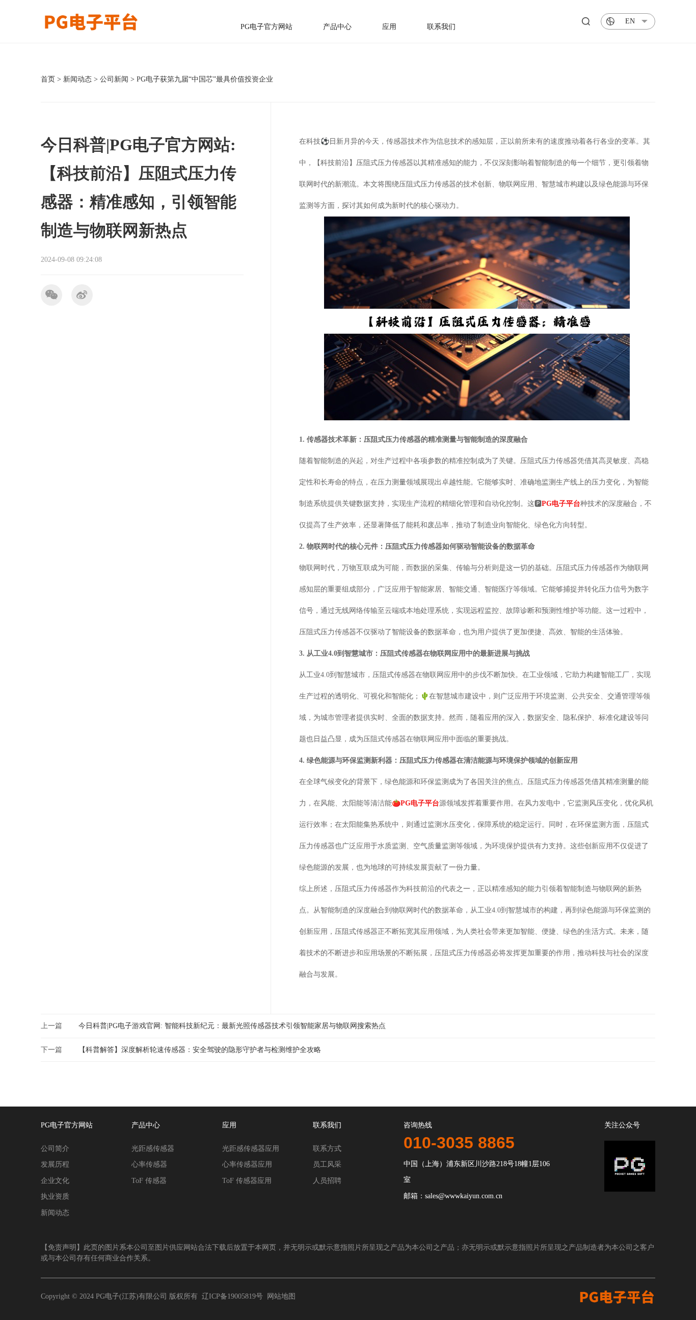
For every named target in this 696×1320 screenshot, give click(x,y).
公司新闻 (114, 79)
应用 (389, 27)
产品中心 (337, 27)
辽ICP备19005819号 (232, 1296)
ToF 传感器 (149, 1180)
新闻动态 (77, 79)
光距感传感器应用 (250, 1148)
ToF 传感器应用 (247, 1180)
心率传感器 (149, 1164)
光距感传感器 (152, 1148)
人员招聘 (327, 1180)
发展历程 (55, 1164)
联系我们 (441, 27)
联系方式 (327, 1148)
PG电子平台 (561, 503)
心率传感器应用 (247, 1164)
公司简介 (55, 1148)
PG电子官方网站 (266, 27)
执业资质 (55, 1196)
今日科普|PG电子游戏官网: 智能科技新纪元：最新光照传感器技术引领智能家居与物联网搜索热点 (232, 1026)
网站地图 (281, 1296)
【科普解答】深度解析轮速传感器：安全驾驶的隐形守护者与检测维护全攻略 (199, 1050)
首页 (48, 79)
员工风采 (327, 1164)
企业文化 (55, 1180)
